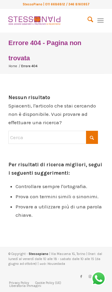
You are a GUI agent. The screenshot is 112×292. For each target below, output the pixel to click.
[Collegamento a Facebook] (81, 276)
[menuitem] (87, 21)
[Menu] (100, 20)
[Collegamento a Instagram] (90, 276)
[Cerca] (87, 21)
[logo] (46, 21)
